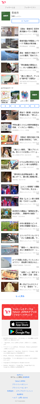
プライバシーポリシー (20, 384)
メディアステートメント (24, 391)
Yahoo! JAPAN (20, 381)
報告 (37, 35)
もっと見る (20, 296)
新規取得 (26, 377)
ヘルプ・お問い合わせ (20, 397)
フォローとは (10, 7)
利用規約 (10, 391)
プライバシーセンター (20, 388)
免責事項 (20, 394)
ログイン (20, 375)
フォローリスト (30, 7)
